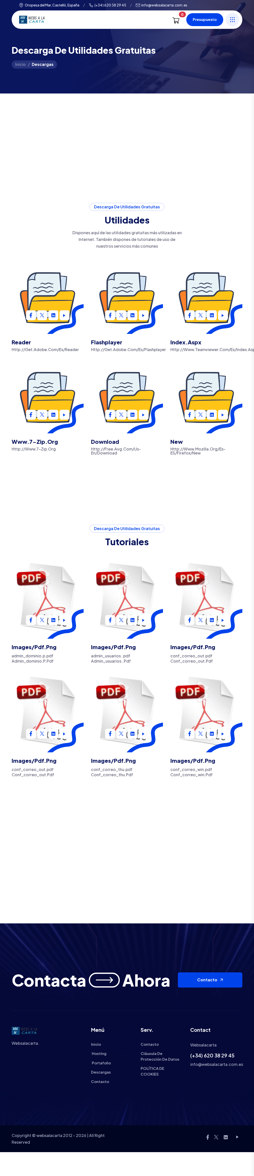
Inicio (20, 64)
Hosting (98, 1053)
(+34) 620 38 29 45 (110, 5)
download (105, 441)
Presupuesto (205, 19)
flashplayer (106, 342)
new (176, 441)
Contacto (207, 979)
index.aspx (185, 342)
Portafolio (101, 1062)
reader (21, 342)
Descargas (101, 1072)
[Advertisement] (127, 131)
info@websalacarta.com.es (164, 5)
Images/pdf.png (34, 646)
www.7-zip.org (35, 441)
